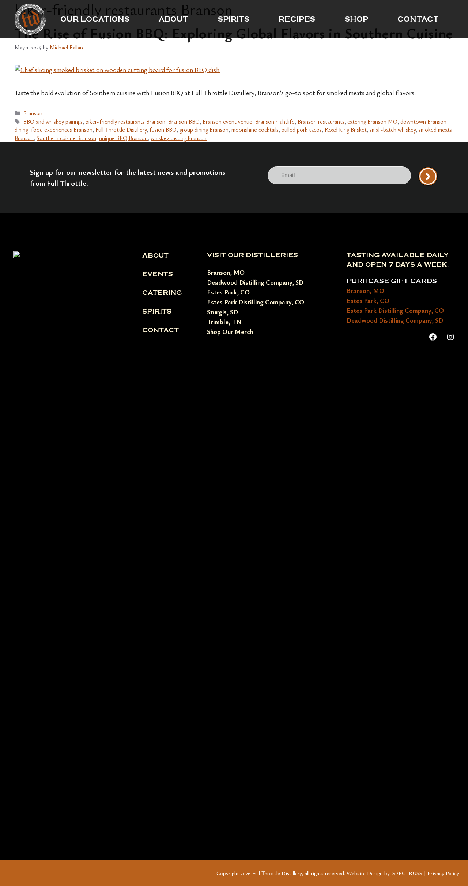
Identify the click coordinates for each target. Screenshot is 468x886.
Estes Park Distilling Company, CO (255, 301)
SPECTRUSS (407, 872)
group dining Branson (204, 129)
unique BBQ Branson (123, 138)
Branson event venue (227, 121)
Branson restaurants (321, 121)
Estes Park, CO (228, 292)
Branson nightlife (275, 121)
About (173, 19)
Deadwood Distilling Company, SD (255, 282)
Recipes (297, 19)
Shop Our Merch (230, 331)
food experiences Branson (62, 129)
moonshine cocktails (255, 129)
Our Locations (94, 19)
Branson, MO (226, 272)
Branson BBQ (184, 121)
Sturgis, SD (222, 311)
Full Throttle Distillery (121, 129)
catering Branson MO (372, 121)
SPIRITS (233, 19)
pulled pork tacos (302, 129)
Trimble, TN (224, 321)
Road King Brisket (346, 129)
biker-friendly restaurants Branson (125, 121)
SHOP (356, 19)
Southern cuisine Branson (66, 138)
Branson (32, 113)
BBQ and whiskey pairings (53, 121)
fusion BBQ (163, 129)
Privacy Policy (443, 872)
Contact (418, 19)
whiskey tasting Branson (179, 138)
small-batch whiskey (393, 129)
